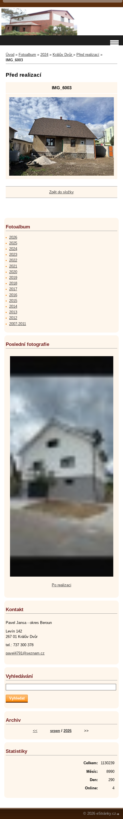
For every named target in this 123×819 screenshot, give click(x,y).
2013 (13, 312)
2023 (13, 254)
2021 (13, 266)
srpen (55, 731)
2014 (13, 306)
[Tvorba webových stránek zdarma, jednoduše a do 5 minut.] (118, 814)
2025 (13, 243)
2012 (13, 318)
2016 (13, 295)
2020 (13, 272)
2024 (44, 54)
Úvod (10, 54)
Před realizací (87, 54)
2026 (13, 237)
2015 (13, 301)
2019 (13, 277)
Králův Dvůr (63, 54)
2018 (13, 283)
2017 (13, 289)
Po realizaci (61, 585)
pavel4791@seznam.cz (25, 653)
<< (35, 731)
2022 (13, 260)
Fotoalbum (27, 54)
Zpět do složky (61, 192)
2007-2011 (17, 324)
